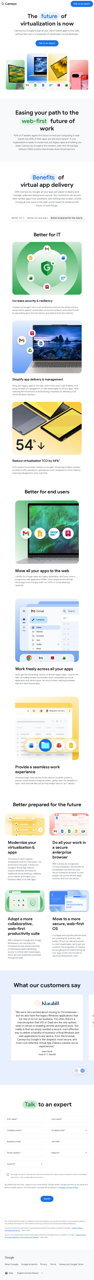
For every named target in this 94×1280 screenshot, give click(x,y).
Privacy (43, 1264)
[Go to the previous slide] (76, 1070)
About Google (11, 1264)
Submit (47, 1199)
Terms (53, 1264)
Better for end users (37, 218)
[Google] (9, 4)
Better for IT (18, 218)
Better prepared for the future (66, 218)
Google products (29, 1264)
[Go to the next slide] (82, 1070)
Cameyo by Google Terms (71, 1264)
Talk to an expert (81, 4)
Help (11, 1273)
